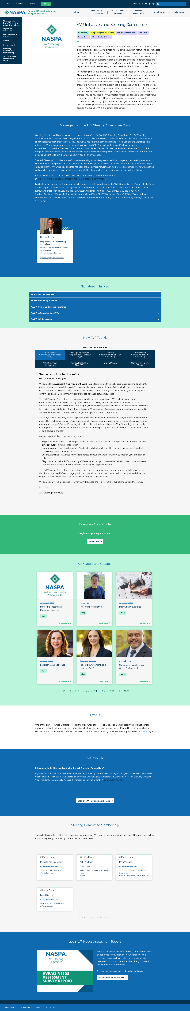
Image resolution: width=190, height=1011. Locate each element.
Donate (32, 4)
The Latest (179, 12)
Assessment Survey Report (111, 977)
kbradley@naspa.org (113, 780)
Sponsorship (51, 1007)
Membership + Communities (97, 12)
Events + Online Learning (117, 12)
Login (45, 4)
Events (144, 731)
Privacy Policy (10, 1007)
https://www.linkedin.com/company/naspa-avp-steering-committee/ (71, 179)
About (76, 12)
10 (113, 691)
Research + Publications (138, 12)
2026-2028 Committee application (94, 801)
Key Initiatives (159, 12)
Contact (38, 1007)
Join (7, 4)
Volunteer (19, 4)
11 (119, 691)
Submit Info (94, 541)
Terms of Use (25, 1007)
